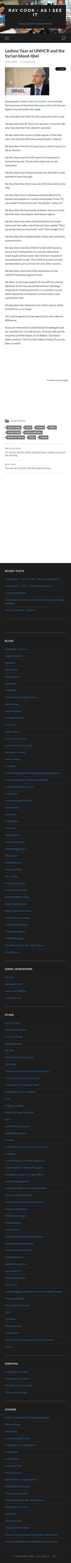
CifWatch (10, 690)
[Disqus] (35, 515)
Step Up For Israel (15, 1277)
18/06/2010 (11, 62)
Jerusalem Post (13, 983)
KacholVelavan (13, 862)
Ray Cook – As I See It (35, 1556)
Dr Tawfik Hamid (14, 717)
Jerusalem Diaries (15, 841)
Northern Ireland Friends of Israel (24, 1236)
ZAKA (8, 1346)
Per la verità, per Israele (18, 1250)
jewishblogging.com (16, 848)
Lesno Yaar (14, 432)
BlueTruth (10, 683)
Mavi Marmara (33, 432)
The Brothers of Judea (17, 917)
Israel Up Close (13, 1465)
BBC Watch (11, 669)
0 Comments (28, 62)
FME (7, 1098)
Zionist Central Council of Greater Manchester (31, 1534)
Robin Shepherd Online (18, 910)
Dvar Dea (10, 724)
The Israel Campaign (16, 924)
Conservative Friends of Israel (22, 1084)
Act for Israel (12, 1022)
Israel (52, 427)
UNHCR (43, 437)
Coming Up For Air (15, 592)
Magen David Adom (16, 1208)
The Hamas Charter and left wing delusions (28, 466)
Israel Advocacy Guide (17, 1438)
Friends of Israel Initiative (19, 1112)
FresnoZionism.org (15, 738)
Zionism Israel (13, 1520)
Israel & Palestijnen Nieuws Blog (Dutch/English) (32, 772)
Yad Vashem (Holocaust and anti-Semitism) (29, 1339)
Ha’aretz (9, 977)
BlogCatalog (12, 676)
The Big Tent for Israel (17, 1486)
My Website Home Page (18, 1385)
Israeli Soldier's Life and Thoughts (24, 1167)
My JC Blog (11, 876)
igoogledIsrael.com (15, 1133)
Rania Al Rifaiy (16, 437)
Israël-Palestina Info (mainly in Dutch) (26, 1146)
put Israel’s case (43, 101)
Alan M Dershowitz (16, 1029)
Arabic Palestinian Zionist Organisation (27, 1417)
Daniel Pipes (12, 704)
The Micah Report (15, 931)
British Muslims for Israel (19, 1057)
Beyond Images (13, 1043)
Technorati (11, 1284)
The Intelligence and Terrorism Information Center (33, 1291)
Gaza (28, 427)
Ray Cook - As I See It (35, 12)
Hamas (40, 427)
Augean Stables (13, 655)
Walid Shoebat (13, 1325)
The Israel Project (15, 1298)
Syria (32, 437)
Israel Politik (12, 807)
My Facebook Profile (16, 1378)
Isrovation (11, 828)
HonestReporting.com (17, 1126)
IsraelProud (11, 821)
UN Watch (11, 1319)
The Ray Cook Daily (16, 1392)
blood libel (14, 427)
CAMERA (10, 1064)
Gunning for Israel (15, 752)
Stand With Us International (21, 1479)
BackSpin (10, 662)
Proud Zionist (13, 1472)
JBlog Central (12, 834)
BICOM (9, 1050)
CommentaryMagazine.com (20, 697)
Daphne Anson (13, 711)
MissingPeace (13, 1222)
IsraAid (9, 1140)
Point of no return (15, 883)
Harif (8, 1119)
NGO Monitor (13, 1229)
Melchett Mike (13, 869)
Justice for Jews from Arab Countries (26, 1188)
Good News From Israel (18, 745)
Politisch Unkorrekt (16, 890)
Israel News (11, 793)
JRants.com (11, 855)
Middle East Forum (15, 1215)
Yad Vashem (12, 1332)
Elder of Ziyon (13, 731)
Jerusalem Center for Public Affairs (24, 1174)
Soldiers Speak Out (15, 1263)
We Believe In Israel (16, 1506)
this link (23, 331)
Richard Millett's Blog (17, 896)
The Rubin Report (15, 938)
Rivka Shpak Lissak (15, 903)
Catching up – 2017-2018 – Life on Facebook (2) (32, 579)
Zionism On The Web (17, 1527)
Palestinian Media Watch (19, 1243)
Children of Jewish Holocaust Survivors (27, 1071)
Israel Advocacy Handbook (20, 1444)
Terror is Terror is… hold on (20, 609)
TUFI (8, 1312)
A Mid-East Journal (16, 649)
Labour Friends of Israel (18, 1195)
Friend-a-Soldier (14, 1105)
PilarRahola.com (14, 1257)
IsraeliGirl (10, 814)
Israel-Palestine (18, 420)
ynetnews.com (13, 997)
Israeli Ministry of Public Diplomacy (25, 1160)
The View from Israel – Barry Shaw (24, 945)
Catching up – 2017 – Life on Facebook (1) (28, 585)
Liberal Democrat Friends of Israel (24, 1202)
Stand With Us (13, 1270)
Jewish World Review (17, 1181)
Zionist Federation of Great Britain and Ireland (31, 1541)
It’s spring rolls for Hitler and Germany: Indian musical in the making (35, 452)
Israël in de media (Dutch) (19, 786)
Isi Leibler (10, 766)
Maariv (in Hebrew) (16, 990)
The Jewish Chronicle (17, 1305)
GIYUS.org (11, 1431)
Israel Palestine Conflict (18, 800)
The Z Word (11, 952)
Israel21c (10, 1153)
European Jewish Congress (20, 1091)
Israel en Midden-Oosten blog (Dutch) (26, 779)
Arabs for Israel (13, 1036)
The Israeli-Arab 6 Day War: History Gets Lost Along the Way (34, 601)
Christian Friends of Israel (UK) (22, 1078)
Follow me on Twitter (17, 1371)
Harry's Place (12, 759)
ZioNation (11, 1513)
